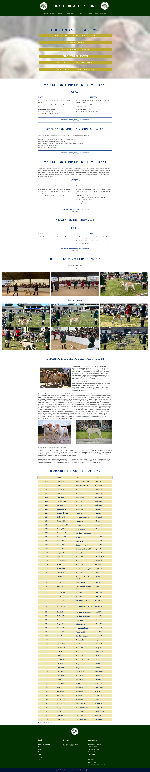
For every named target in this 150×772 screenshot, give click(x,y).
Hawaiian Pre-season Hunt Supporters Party (71, 745)
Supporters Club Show (94, 749)
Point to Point (92, 762)
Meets (40, 746)
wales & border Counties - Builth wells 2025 (75, 36)
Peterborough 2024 (75, 43)
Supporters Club (92, 746)
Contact (103, 14)
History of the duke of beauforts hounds (75, 70)
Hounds (40, 752)
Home (46, 14)
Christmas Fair (92, 752)
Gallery (52, 14)
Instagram (41, 757)
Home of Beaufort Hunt (44, 744)
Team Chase (91, 754)
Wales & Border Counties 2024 (75, 49)
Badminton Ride (92, 757)
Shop (96, 14)
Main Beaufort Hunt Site (94, 744)
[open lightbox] (26, 284)
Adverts (89, 14)
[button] (60, 14)
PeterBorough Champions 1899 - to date (75, 63)
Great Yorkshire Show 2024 (75, 56)
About (39, 749)
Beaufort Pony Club (93, 759)
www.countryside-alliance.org (96, 764)
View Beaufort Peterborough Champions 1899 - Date (75, 120)
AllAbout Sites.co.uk (92, 770)
